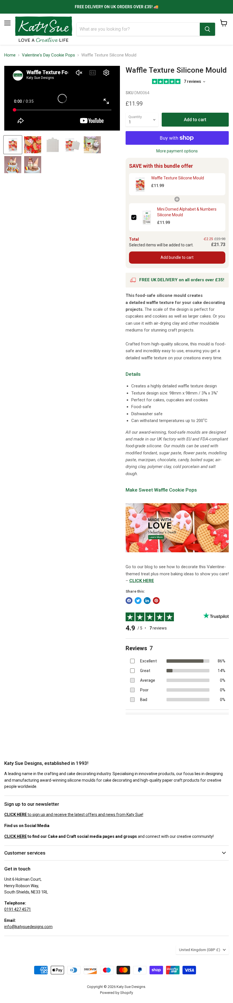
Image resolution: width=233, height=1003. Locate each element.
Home (10, 55)
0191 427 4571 (17, 909)
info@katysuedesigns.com (28, 926)
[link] (140, 184)
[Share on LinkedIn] (147, 600)
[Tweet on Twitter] (138, 600)
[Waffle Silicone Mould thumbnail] (33, 145)
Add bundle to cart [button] (177, 257)
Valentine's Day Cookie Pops (48, 55)
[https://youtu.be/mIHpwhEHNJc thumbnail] (13, 145)
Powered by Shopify (116, 993)
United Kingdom (199, 950)
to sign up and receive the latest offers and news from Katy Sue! (73, 814)
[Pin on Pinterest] (156, 600)
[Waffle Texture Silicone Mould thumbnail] (52, 145)
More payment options (177, 151)
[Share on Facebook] (129, 600)
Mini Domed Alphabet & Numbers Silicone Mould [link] (187, 212)
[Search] (207, 29)
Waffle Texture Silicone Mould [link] (177, 178)
